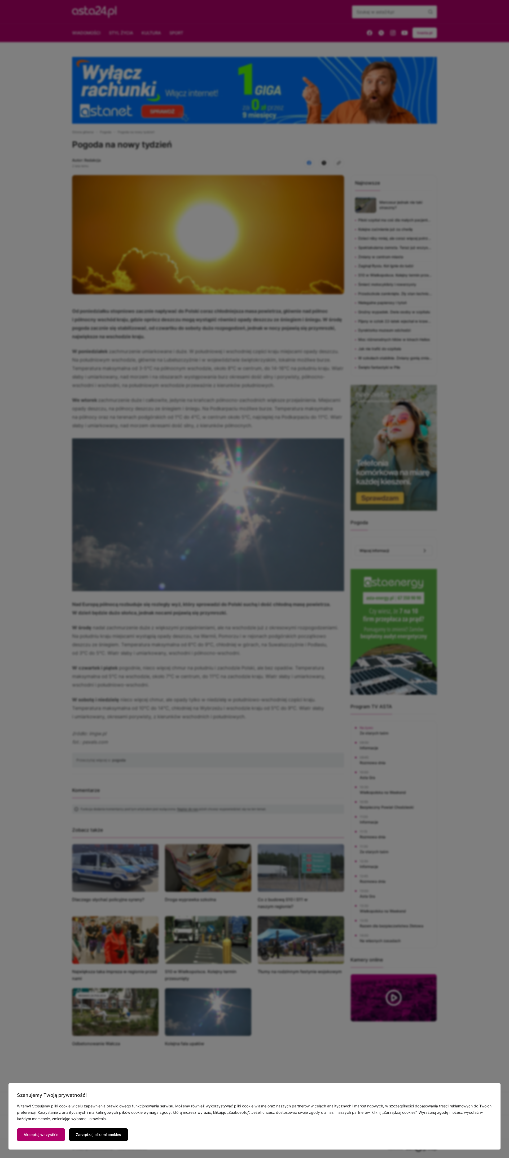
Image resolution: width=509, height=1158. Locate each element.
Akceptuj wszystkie (41, 1134)
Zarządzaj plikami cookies (98, 1134)
